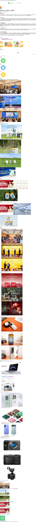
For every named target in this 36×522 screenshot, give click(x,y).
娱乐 (2, 0)
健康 (11, 0)
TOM (0, 124)
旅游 (6, 0)
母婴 (8, 0)
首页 (0, 0)
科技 (15, 0)
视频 (9, 0)
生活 (7, 0)
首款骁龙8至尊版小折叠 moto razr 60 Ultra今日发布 (7, 422)
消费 (12, 0)
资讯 (1, 0)
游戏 (4, 0)
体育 (3, 0)
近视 (28, 15)
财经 (10, 0)
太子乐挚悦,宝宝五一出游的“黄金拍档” (4, 123)
